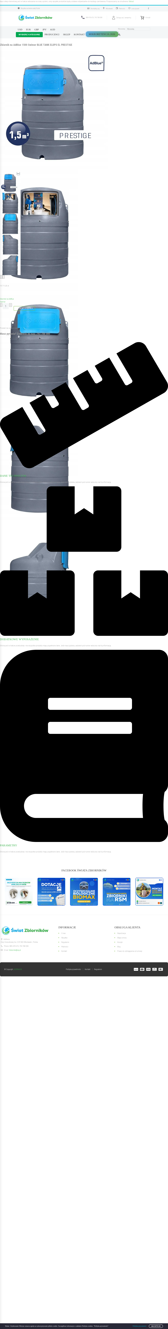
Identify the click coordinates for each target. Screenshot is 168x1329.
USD (20, 29)
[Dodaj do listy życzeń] (2, 292)
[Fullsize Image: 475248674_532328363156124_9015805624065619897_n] (51, 892)
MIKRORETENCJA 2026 (102, 34)
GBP (36, 29)
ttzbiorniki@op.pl (15, 950)
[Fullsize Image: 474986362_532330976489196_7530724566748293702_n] (84, 892)
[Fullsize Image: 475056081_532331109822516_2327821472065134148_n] (117, 892)
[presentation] (1, 277)
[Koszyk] (142, 17)
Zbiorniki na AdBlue (7, 299)
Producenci (52, 34)
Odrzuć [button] (131, 1)
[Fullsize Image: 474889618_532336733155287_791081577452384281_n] (149, 892)
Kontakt (79, 34)
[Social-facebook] (148, 8)
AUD (52, 29)
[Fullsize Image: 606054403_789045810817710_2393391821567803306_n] (19, 892)
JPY (45, 29)
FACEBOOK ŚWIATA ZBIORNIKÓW (84, 870)
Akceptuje (156, 1326)
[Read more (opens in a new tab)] (94, 8)
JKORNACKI (18, 969)
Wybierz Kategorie (29, 35)
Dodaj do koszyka (24, 308)
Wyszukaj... (122, 29)
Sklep (66, 34)
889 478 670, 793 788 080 (19, 946)
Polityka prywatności (139, 1326)
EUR (28, 29)
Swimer (2, 302)
